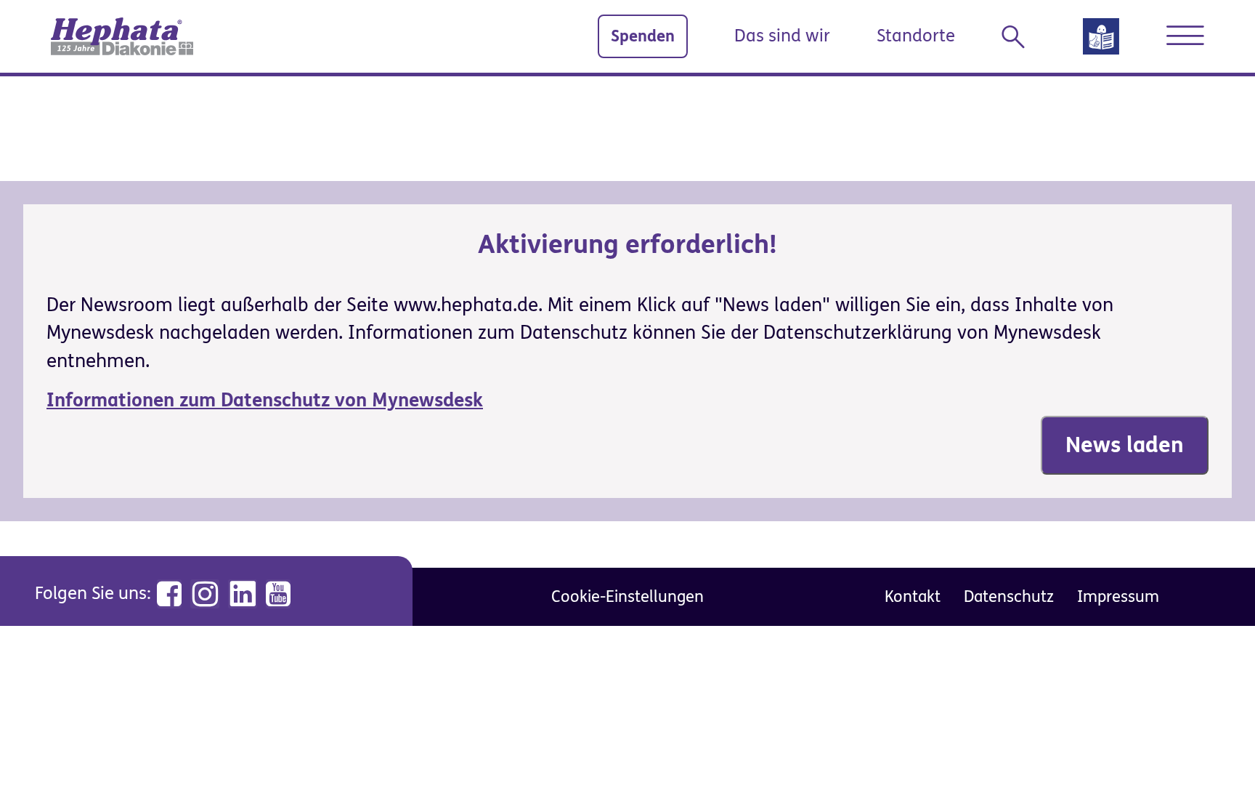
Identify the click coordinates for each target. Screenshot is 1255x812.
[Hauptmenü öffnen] (1185, 35)
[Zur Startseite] (122, 36)
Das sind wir (782, 36)
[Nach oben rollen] (1211, 768)
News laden (1124, 445)
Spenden (643, 36)
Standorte (916, 36)
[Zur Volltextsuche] (1019, 37)
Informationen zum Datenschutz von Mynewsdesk (264, 400)
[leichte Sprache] (1101, 41)
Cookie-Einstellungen (627, 596)
